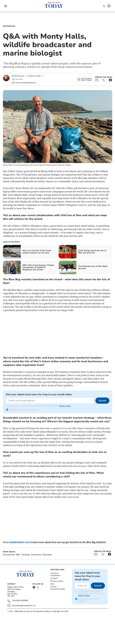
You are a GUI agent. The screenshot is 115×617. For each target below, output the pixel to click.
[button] (5, 6)
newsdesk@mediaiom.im (23, 605)
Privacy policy (56, 581)
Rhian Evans (19, 76)
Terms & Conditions (55, 574)
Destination (9, 26)
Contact (54, 578)
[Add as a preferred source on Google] (85, 79)
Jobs (52, 584)
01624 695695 (21, 600)
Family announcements (57, 587)
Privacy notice (65, 406)
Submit (102, 400)
